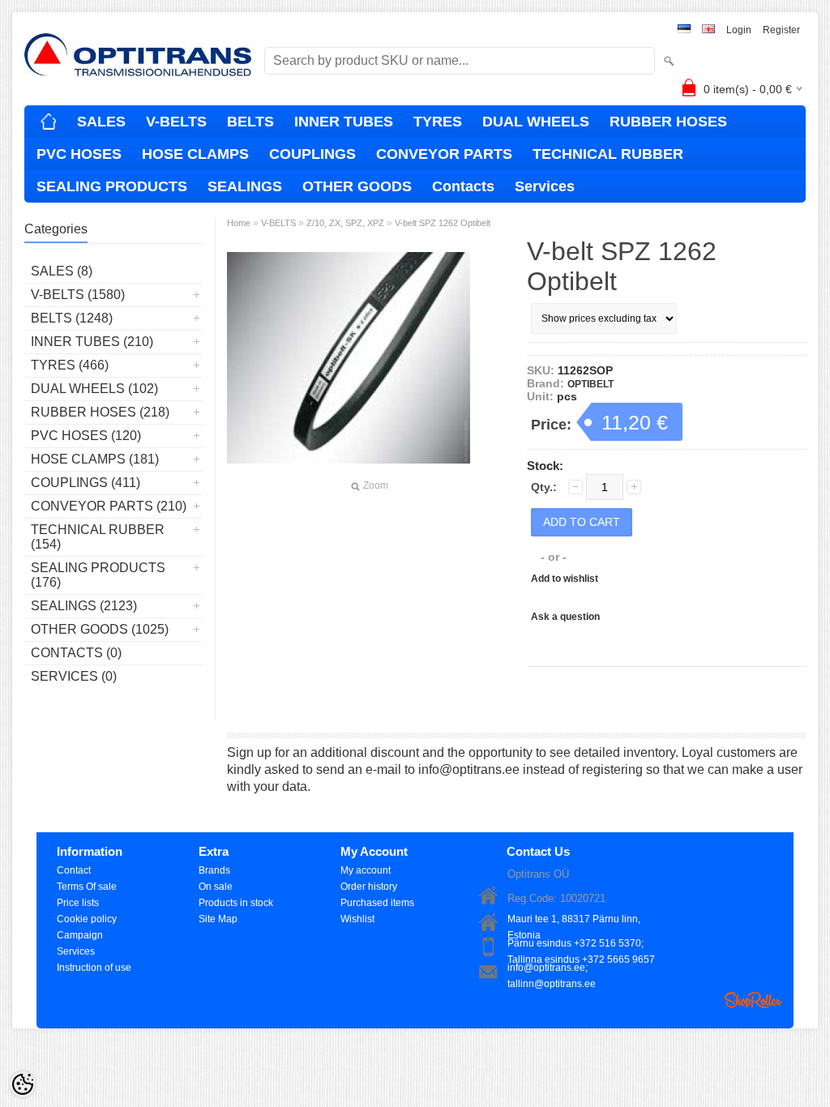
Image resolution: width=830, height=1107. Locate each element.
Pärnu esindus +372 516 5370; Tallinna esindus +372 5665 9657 (581, 944)
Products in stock (236, 902)
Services (545, 186)
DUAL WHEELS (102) (94, 388)
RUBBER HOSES (668, 121)
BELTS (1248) (72, 318)
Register (781, 30)
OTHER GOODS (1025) (100, 629)
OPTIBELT (590, 384)
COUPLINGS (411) (85, 482)
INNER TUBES (343, 121)
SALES (101, 121)
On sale (216, 886)
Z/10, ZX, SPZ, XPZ (345, 223)
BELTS (250, 121)
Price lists (78, 902)
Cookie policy (87, 919)
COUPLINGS (312, 154)
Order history (368, 886)
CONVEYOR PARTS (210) (108, 506)
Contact (74, 870)
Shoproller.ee (753, 1000)
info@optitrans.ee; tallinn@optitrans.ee (551, 969)
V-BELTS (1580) (78, 294)
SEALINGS (245, 186)
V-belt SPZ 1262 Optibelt (442, 223)
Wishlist (357, 919)
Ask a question (565, 616)
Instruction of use (94, 967)
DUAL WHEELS (535, 121)
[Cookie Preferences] (22, 1084)
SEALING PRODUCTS (111, 186)
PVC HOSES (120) (86, 435)
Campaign (80, 935)
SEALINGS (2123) (84, 606)
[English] (708, 30)
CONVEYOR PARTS (444, 154)
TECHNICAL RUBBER (608, 154)
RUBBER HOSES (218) (100, 412)
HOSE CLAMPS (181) (95, 459)
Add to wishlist (564, 578)
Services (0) (74, 676)
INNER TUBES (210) (92, 341)
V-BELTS (176, 121)
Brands (214, 870)
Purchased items (377, 902)
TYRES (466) (70, 365)
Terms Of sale (87, 886)
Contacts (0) (76, 653)
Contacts (463, 186)
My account (365, 870)
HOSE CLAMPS (195, 154)
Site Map (218, 919)
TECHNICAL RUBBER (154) (98, 537)
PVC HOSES (79, 154)
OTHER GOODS (357, 186)
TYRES (437, 121)
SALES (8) (61, 271)
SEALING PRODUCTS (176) (98, 575)
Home (238, 223)
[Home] (48, 121)
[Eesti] (684, 30)
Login (738, 30)
